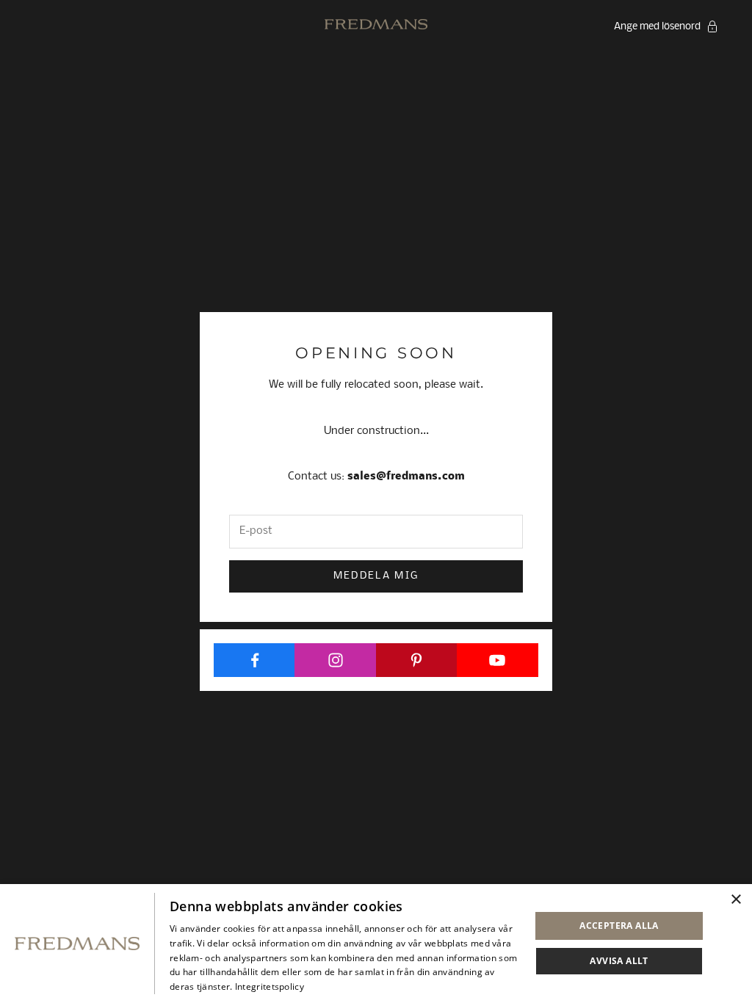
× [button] (735, 899)
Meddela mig (376, 576)
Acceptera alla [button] (619, 925)
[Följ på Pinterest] (417, 660)
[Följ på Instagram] (335, 660)
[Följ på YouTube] (498, 660)
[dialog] (376, 943)
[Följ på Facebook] (254, 660)
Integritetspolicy (269, 986)
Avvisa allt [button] (619, 961)
